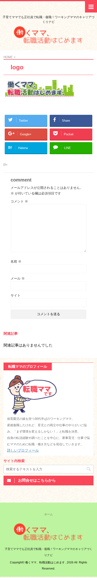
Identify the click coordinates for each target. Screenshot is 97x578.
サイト (15, 295)
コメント (19, 201)
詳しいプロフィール (23, 450)
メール (18, 278)
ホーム (48, 514)
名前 (16, 261)
